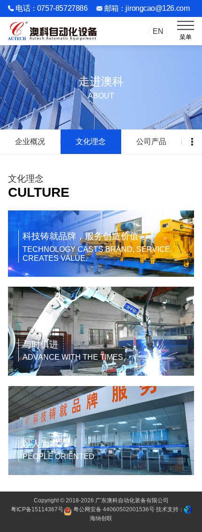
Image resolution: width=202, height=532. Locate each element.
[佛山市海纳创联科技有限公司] (188, 509)
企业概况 (30, 141)
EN (158, 31)
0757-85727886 (62, 8)
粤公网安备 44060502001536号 (113, 509)
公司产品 (151, 141)
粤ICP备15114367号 (37, 509)
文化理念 (91, 141)
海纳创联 (101, 518)
